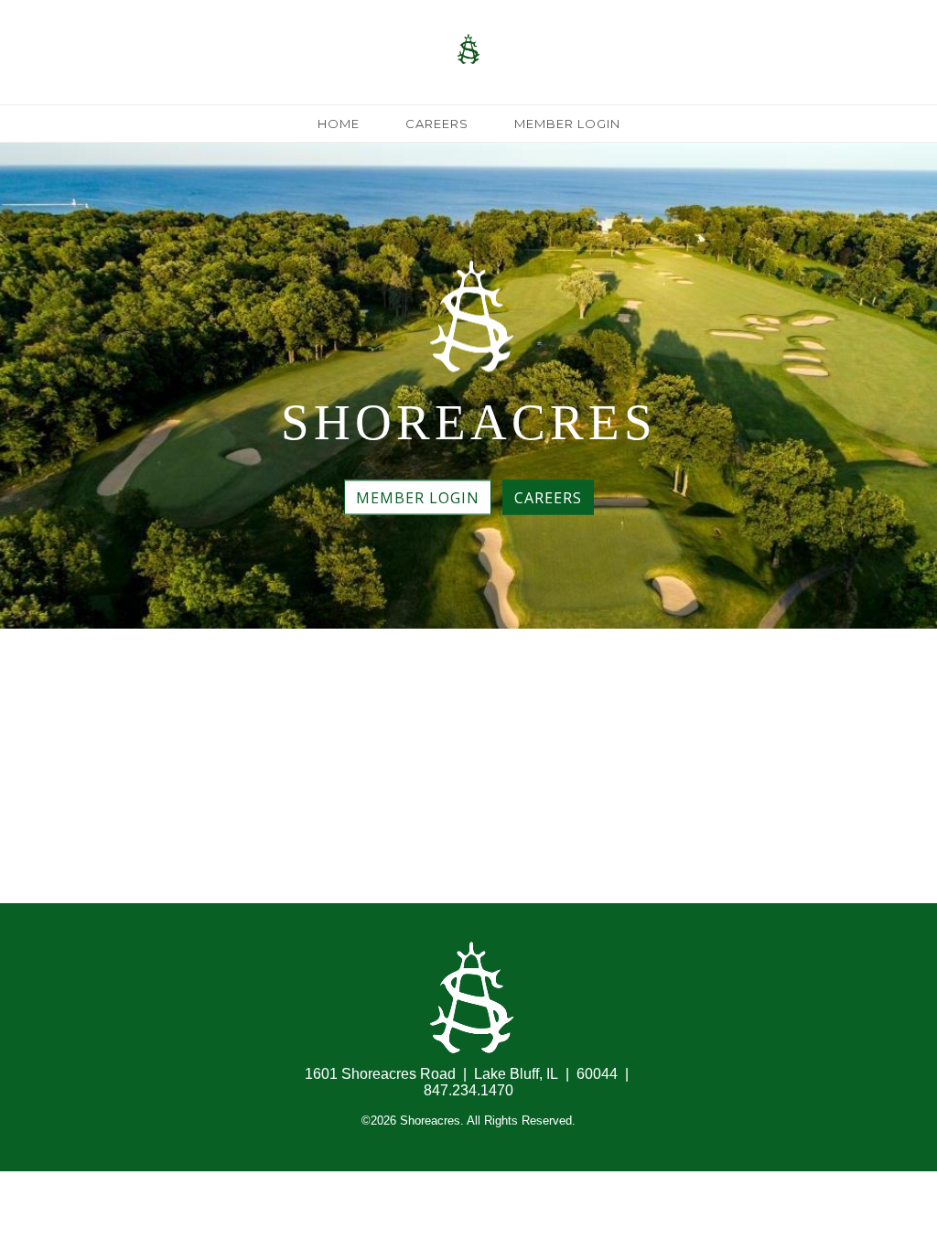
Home (339, 123)
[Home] (469, 95)
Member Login (567, 123)
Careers (436, 123)
